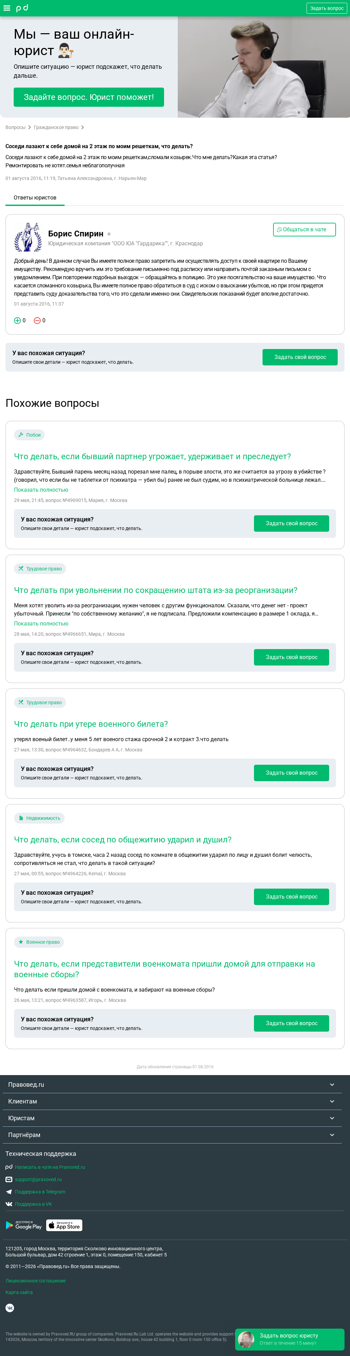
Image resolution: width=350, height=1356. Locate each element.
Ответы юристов (35, 197)
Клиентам (22, 1101)
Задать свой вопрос (300, 357)
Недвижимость (43, 818)
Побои (33, 435)
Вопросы (15, 127)
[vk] (9, 1308)
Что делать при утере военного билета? (91, 724)
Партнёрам (24, 1134)
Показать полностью (41, 490)
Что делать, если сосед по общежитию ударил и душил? (122, 839)
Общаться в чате (304, 229)
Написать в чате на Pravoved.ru (50, 1167)
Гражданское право (56, 127)
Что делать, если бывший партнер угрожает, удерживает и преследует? (152, 456)
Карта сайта (19, 1292)
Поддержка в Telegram (40, 1191)
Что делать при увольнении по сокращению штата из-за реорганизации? (155, 590)
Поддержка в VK (33, 1204)
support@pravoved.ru (38, 1179)
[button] (290, 1340)
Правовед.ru (26, 1084)
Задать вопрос (327, 8)
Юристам (21, 1118)
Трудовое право (44, 568)
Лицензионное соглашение (35, 1280)
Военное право (43, 942)
